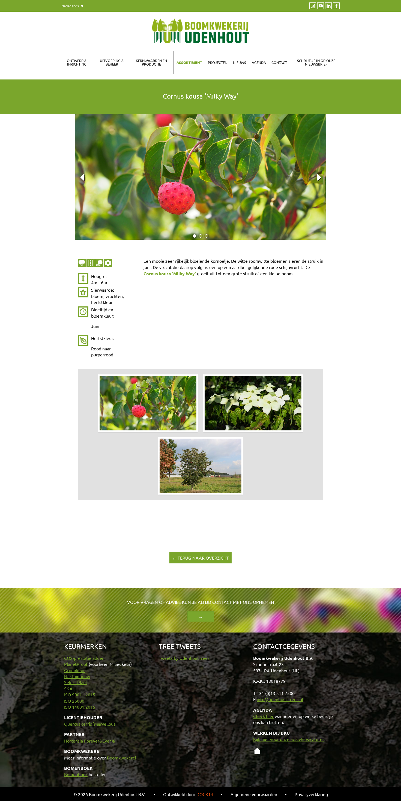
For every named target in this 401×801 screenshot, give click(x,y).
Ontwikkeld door (188, 794)
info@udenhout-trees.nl (280, 699)
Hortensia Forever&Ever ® (90, 740)
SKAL (69, 688)
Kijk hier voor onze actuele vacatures (288, 739)
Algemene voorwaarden (254, 794)
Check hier (263, 716)
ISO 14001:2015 (79, 707)
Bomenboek (76, 774)
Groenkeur (74, 670)
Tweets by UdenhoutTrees (184, 658)
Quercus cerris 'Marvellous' (90, 723)
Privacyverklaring (311, 794)
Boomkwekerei (121, 757)
